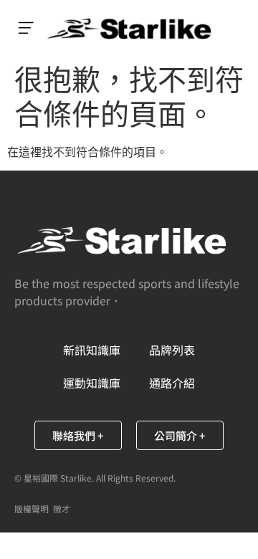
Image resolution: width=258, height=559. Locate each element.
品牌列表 (172, 349)
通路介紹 (172, 382)
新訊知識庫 (91, 349)
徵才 (61, 508)
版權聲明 (31, 508)
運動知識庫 (91, 382)
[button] (25, 29)
